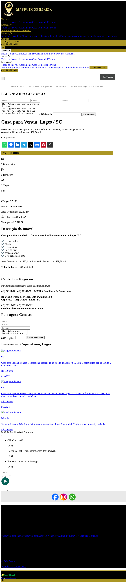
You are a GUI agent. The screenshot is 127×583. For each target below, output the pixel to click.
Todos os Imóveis (9, 22)
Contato (5, 38)
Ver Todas (108, 77)
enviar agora (88, 114)
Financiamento (67, 36)
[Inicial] (29, 16)
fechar (5, 51)
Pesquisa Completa (50, 36)
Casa (34, 22)
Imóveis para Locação (36, 535)
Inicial (4, 53)
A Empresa (6, 36)
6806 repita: (7, 338)
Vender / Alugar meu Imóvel (26, 36)
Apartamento (25, 22)
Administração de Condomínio (16, 30)
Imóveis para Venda (13, 535)
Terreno (52, 22)
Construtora (111, 36)
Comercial (43, 22)
